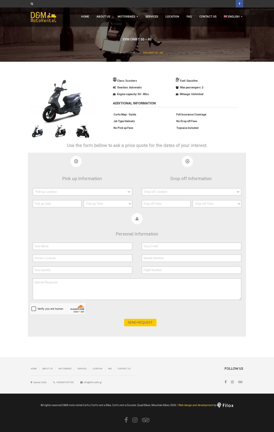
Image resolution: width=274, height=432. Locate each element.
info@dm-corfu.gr (93, 382)
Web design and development (195, 404)
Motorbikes (126, 16)
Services (151, 16)
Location (172, 16)
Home (85, 16)
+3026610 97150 (65, 382)
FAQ (189, 16)
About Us (103, 16)
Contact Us (207, 16)
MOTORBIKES (130, 52)
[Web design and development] (225, 404)
